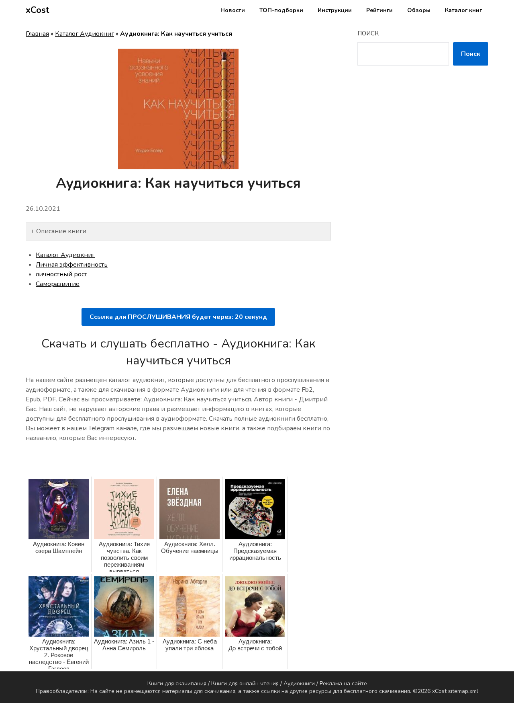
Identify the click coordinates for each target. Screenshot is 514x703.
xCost (37, 10)
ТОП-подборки (281, 10)
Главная (37, 33)
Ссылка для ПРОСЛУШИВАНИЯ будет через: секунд (178, 316)
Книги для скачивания (176, 683)
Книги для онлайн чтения (245, 683)
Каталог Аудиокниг (84, 33)
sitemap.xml (463, 691)
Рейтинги (379, 10)
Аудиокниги (299, 683)
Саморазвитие (58, 284)
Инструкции (335, 10)
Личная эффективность (72, 264)
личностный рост (61, 274)
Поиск (368, 33)
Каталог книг (463, 10)
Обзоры (418, 10)
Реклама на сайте (343, 683)
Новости (232, 10)
